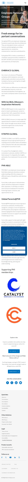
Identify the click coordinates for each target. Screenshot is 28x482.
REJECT (14, 248)
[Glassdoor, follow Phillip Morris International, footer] (19, 457)
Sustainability (5, 408)
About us (4, 397)
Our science (4, 403)
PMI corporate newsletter (8, 449)
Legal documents (6, 433)
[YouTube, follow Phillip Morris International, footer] (10, 457)
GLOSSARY (4, 468)
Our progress (5, 401)
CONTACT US (14, 468)
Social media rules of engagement (9, 435)
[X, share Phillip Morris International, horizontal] (11, 382)
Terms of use (5, 431)
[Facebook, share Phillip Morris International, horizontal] (7, 382)
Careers (4, 410)
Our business (5, 399)
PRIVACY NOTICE (6, 464)
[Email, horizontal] (20, 382)
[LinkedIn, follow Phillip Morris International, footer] (15, 457)
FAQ (15, 464)
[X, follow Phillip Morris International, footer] (6, 457)
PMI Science (5, 417)
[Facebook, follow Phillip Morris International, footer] (1, 457)
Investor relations (6, 406)
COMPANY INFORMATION (8, 472)
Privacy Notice (7, 240)
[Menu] (25, 2)
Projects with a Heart (7, 422)
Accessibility (5, 438)
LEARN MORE (14, 244)
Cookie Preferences (7, 440)
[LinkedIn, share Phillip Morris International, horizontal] (16, 382)
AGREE (14, 251)
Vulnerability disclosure (7, 447)
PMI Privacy (4, 419)
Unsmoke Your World (7, 424)
